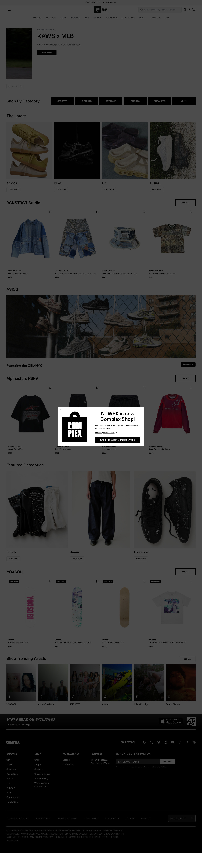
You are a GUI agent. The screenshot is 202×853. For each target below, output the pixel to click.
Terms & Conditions (17, 818)
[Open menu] (9, 10)
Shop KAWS (16, 52)
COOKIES (145, 818)
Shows (9, 792)
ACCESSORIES (128, 17)
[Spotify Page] (194, 742)
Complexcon (12, 797)
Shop (37, 759)
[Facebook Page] (144, 742)
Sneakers (11, 769)
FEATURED (51, 17)
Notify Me (167, 761)
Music (9, 764)
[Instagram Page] (165, 742)
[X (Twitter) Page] (151, 742)
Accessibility (112, 818)
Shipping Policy (42, 773)
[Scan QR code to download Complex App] (191, 721)
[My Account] (189, 9)
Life (8, 783)
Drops (37, 764)
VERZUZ (10, 787)
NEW (86, 17)
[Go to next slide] (21, 86)
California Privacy (67, 818)
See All (187, 659)
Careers (66, 759)
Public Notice (90, 818)
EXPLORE (37, 17)
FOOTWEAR (111, 17)
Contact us (68, 764)
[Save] (50, 212)
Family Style (12, 801)
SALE (166, 17)
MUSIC (142, 17)
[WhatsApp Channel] (158, 742)
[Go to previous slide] (8, 86)
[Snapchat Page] (180, 742)
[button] (101, 51)
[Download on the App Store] (171, 722)
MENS (63, 17)
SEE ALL (185, 203)
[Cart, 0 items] (194, 9)
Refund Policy (41, 778)
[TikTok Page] (187, 742)
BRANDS (97, 17)
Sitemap (130, 818)
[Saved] (184, 10)
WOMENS (75, 17)
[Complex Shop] (101, 9)
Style (9, 759)
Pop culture (12, 773)
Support (38, 769)
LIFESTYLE (155, 17)
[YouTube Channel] (172, 742)
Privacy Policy (160, 767)
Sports (9, 778)
